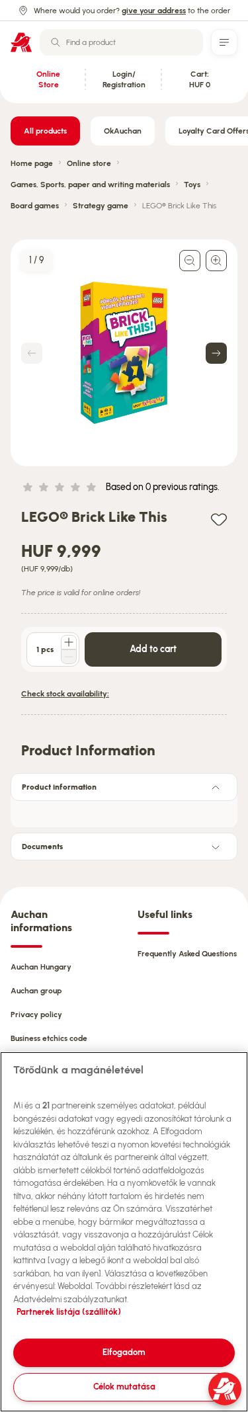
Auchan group (36, 990)
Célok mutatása (124, 1386)
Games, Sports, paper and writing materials (90, 184)
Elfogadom (124, 1352)
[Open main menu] (224, 42)
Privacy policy (36, 1014)
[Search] (55, 42)
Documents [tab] (42, 846)
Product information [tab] (59, 787)
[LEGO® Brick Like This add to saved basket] (219, 519)
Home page (32, 163)
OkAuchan (123, 131)
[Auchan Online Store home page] (21, 42)
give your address (154, 10)
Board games (35, 205)
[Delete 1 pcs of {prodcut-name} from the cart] (69, 656)
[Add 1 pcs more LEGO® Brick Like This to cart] (69, 642)
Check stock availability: (65, 693)
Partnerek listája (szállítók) (69, 1312)
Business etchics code (49, 1038)
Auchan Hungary (41, 967)
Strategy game (100, 205)
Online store (89, 163)
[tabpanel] (124, 810)
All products (45, 131)
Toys (192, 184)
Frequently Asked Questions (187, 953)
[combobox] (121, 42)
